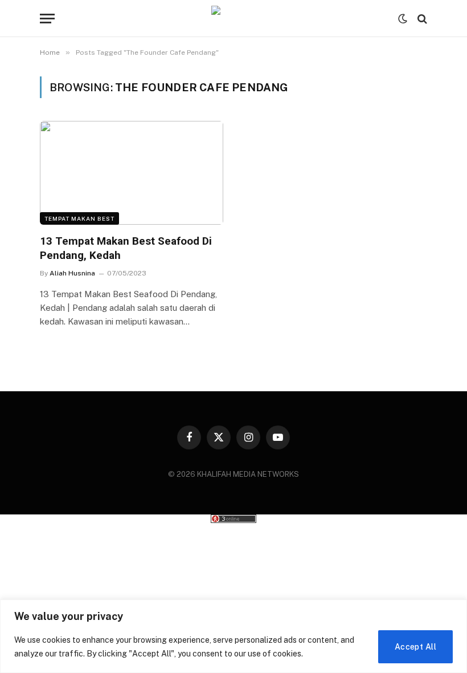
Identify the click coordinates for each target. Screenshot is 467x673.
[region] (233, 636)
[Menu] (47, 18)
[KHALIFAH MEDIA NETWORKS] (233, 18)
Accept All (415, 646)
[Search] (421, 18)
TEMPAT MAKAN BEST (79, 218)
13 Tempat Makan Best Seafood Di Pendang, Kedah (126, 248)
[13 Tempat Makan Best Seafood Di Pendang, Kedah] (131, 172)
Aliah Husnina (72, 273)
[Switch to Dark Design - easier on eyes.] (402, 19)
